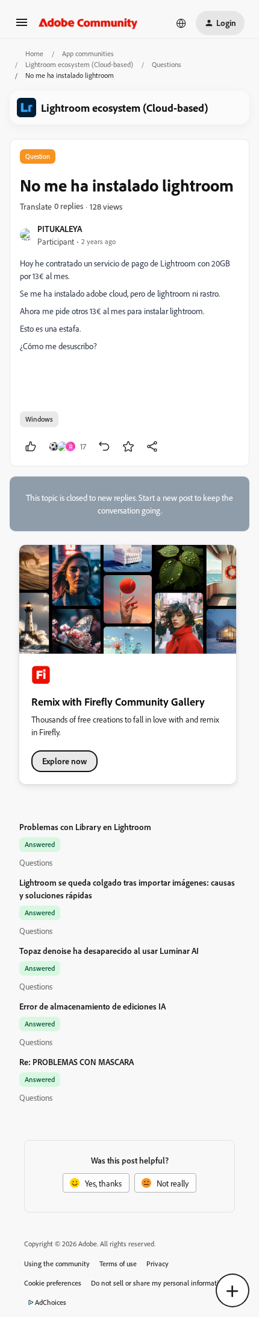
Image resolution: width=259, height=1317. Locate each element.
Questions (166, 64)
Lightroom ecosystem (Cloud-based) (79, 64)
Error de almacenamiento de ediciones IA (92, 1006)
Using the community (57, 1263)
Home (34, 53)
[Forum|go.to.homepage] (88, 23)
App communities (88, 53)
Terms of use (118, 1263)
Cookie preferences (52, 1282)
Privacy (157, 1263)
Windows (39, 418)
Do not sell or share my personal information (158, 1282)
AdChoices (50, 1302)
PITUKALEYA (59, 229)
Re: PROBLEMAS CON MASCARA (76, 1062)
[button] (21, 26)
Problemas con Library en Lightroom (85, 827)
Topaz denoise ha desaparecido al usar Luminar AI (109, 950)
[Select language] (181, 23)
